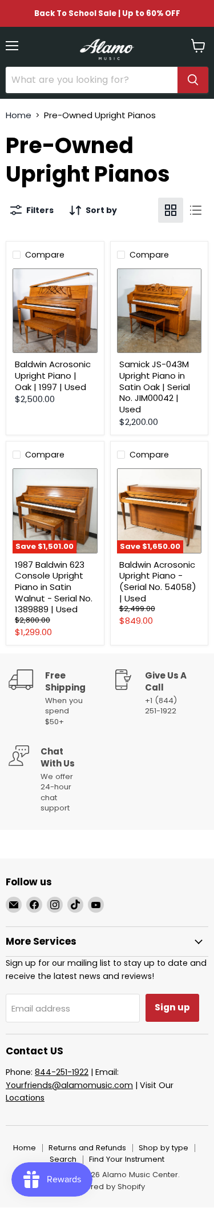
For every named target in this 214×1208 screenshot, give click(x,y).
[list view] (195, 210)
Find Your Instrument (126, 1159)
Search (63, 1159)
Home (18, 115)
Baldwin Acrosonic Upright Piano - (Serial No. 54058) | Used (157, 581)
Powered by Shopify (107, 1186)
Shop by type (163, 1147)
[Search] (192, 80)
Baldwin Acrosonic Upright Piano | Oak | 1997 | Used (53, 375)
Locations (25, 1097)
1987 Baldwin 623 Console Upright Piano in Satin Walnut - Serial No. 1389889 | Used (53, 587)
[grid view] (170, 210)
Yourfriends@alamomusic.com (69, 1085)
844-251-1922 (61, 1072)
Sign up (172, 1007)
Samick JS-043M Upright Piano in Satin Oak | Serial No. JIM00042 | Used (154, 386)
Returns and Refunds (87, 1147)
